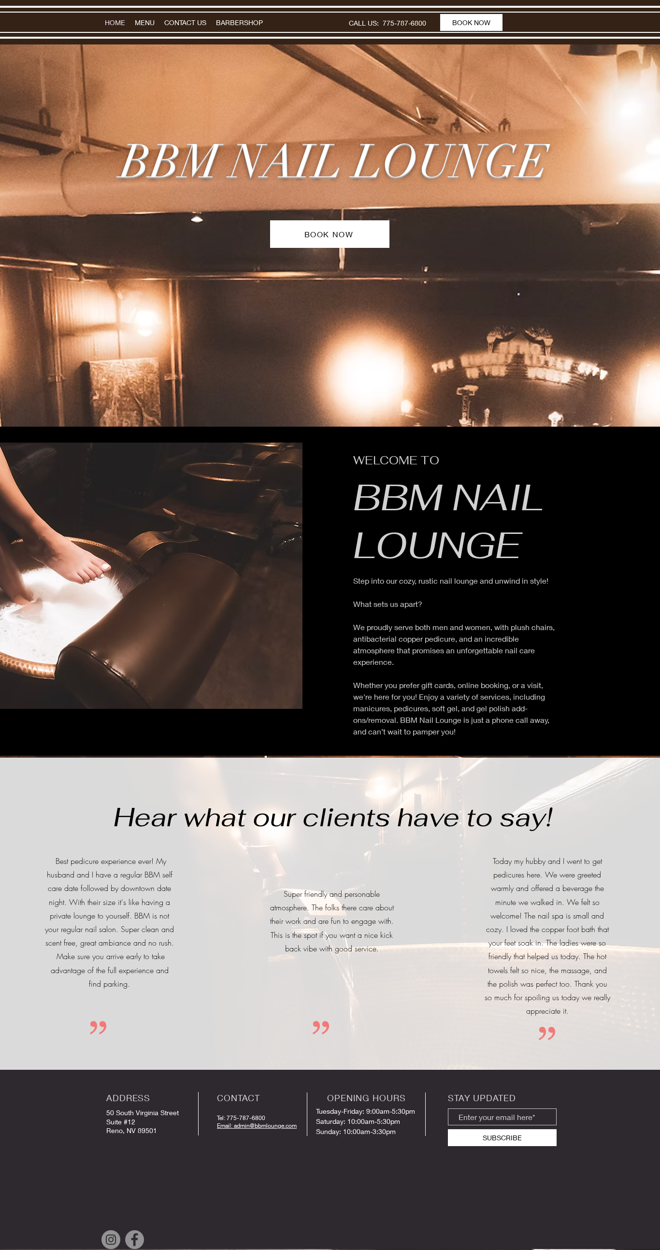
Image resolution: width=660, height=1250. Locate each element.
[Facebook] (134, 1239)
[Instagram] (110, 1239)
